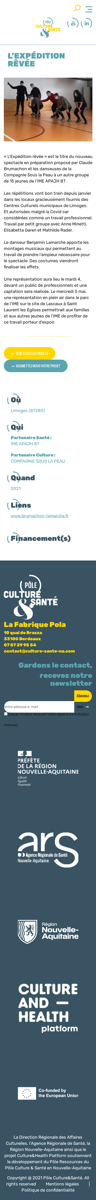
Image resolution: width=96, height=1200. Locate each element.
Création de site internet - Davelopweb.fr (54, 1196)
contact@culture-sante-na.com (39, 651)
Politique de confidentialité (48, 1190)
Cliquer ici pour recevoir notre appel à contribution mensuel (46, 716)
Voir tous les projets (32, 353)
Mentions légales (62, 1183)
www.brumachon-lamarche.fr (40, 515)
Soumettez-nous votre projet (38, 365)
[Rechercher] (77, 8)
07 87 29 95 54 (20, 644)
